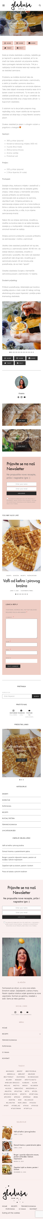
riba (36, 1097)
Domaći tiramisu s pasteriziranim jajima (16, 851)
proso (17, 1097)
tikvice (35, 1105)
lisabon (35, 1085)
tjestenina (16, 1108)
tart (7, 1105)
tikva (26, 1105)
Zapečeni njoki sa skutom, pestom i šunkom (17, 866)
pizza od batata (11, 1094)
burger (32, 1074)
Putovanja (6, 806)
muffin (8, 1091)
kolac (7, 1085)
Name (8, 641)
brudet (22, 1074)
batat (20, 1071)
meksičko (19, 1088)
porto (23, 1094)
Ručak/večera (18, 408)
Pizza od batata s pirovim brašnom (14, 871)
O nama (5, 1052)
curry (9, 1080)
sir (20, 1100)
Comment (9, 617)
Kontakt (5, 1058)
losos (8, 1088)
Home (4, 1028)
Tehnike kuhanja (9, 824)
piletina (18, 1091)
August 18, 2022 (17, 441)
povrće (8, 1097)
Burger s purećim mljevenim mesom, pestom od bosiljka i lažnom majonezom (26, 1157)
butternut (9, 1077)
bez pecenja (31, 1071)
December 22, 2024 (20, 1172)
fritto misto (31, 1080)
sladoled (29, 1100)
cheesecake (33, 1077)
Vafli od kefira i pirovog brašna (21, 583)
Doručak (16, 575)
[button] (10, 352)
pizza (35, 1091)
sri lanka (23, 1103)
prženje (27, 1097)
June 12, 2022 (17, 415)
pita (27, 1091)
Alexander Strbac (27, 590)
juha (35, 1082)
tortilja (28, 1108)
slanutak (11, 1103)
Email (8, 649)
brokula (11, 1074)
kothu (17, 1085)
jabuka (26, 1082)
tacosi (33, 1103)
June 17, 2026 (14, 590)
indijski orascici (13, 1082)
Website (8, 658)
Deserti (18, 19)
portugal (34, 1094)
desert (19, 1080)
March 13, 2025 (19, 1161)
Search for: (6, 692)
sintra (12, 1100)
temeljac (16, 1105)
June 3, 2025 (18, 1147)
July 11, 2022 (12, 28)
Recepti (24, 19)
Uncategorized (30, 408)
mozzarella (32, 1088)
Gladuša (32, 28)
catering (21, 1077)
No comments (22, 28)
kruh (25, 1085)
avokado (10, 1071)
